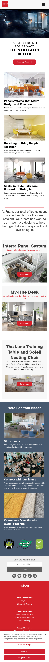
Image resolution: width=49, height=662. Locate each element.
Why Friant (24, 601)
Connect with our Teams (20, 479)
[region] (24, 646)
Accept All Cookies (24, 658)
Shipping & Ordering (24, 604)
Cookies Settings (24, 645)
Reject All (24, 651)
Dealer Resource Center (25, 614)
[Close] (45, 634)
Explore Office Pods (24, 62)
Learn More (24, 274)
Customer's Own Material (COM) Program (20, 522)
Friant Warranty (24, 621)
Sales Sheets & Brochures (24, 617)
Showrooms (12, 441)
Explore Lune (25, 384)
